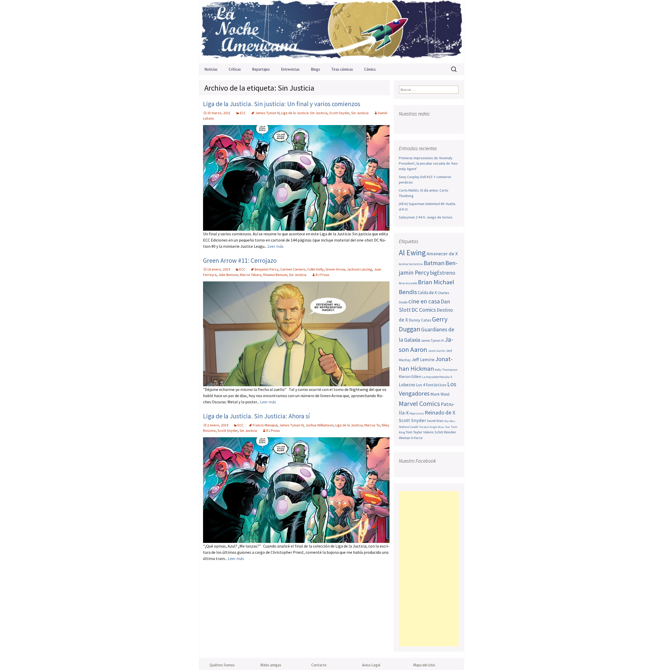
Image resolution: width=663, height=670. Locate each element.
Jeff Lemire (423, 359)
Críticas (235, 69)
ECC (243, 113)
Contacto (319, 664)
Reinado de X (440, 412)
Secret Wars (435, 421)
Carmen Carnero (292, 269)
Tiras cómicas (342, 69)
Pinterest (433, 123)
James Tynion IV (267, 113)
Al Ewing (412, 252)
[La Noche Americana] (331, 31)
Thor (447, 427)
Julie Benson (228, 274)
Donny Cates (420, 320)
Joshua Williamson (319, 425)
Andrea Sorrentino (411, 264)
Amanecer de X (442, 254)
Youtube (423, 123)
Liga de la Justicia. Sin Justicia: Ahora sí (256, 416)
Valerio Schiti (433, 432)
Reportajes (261, 69)
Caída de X (427, 292)
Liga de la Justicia (349, 425)
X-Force (417, 437)
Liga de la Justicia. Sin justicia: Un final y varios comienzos (281, 104)
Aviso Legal (371, 664)
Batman (434, 263)
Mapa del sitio (424, 664)
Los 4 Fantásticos (431, 384)
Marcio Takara (250, 274)
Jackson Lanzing (359, 269)
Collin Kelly (315, 269)
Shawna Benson (275, 274)
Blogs (315, 69)
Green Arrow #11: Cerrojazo (240, 260)
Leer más (276, 246)
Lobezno (407, 385)
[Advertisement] (429, 568)
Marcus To (372, 425)
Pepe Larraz (416, 413)
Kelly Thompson (446, 369)
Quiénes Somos (222, 664)
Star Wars (449, 421)
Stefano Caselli (408, 427)
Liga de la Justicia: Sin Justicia (304, 113)
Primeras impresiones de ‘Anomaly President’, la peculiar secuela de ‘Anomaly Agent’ (428, 163)
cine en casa (424, 301)
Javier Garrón (436, 351)
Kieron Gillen (410, 376)
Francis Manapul (265, 425)
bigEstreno (442, 272)
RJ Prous (322, 274)
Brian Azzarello (408, 283)
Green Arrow (335, 269)
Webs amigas (270, 664)
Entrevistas (290, 69)
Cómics (370, 69)
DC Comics (424, 309)
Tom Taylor (414, 432)
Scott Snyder (339, 113)
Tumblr (443, 123)
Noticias (211, 69)
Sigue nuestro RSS (453, 123)
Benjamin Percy (266, 269)
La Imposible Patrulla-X (437, 377)
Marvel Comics (419, 403)
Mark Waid (439, 394)
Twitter (413, 123)
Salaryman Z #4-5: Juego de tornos (425, 217)
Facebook (403, 123)
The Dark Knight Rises (431, 427)
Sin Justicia (360, 113)
